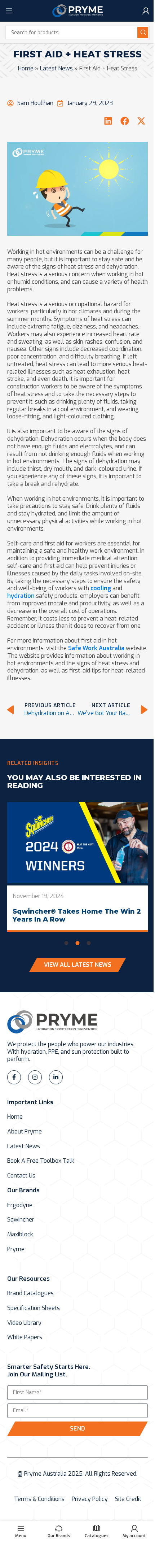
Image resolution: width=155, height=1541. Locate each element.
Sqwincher (20, 1219)
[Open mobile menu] (9, 11)
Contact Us (21, 1175)
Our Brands (23, 1190)
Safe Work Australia (96, 648)
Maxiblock (20, 1234)
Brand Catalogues (30, 1293)
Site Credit (128, 1499)
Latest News (56, 68)
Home (26, 68)
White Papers (24, 1337)
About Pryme (24, 1131)
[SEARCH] (142, 32)
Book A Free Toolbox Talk (40, 1161)
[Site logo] (77, 10)
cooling (101, 588)
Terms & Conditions (39, 1499)
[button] (108, 120)
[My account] (146, 11)
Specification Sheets (33, 1308)
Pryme (16, 1249)
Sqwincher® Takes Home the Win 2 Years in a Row (77, 915)
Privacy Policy (90, 1499)
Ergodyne (19, 1205)
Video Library (24, 1323)
